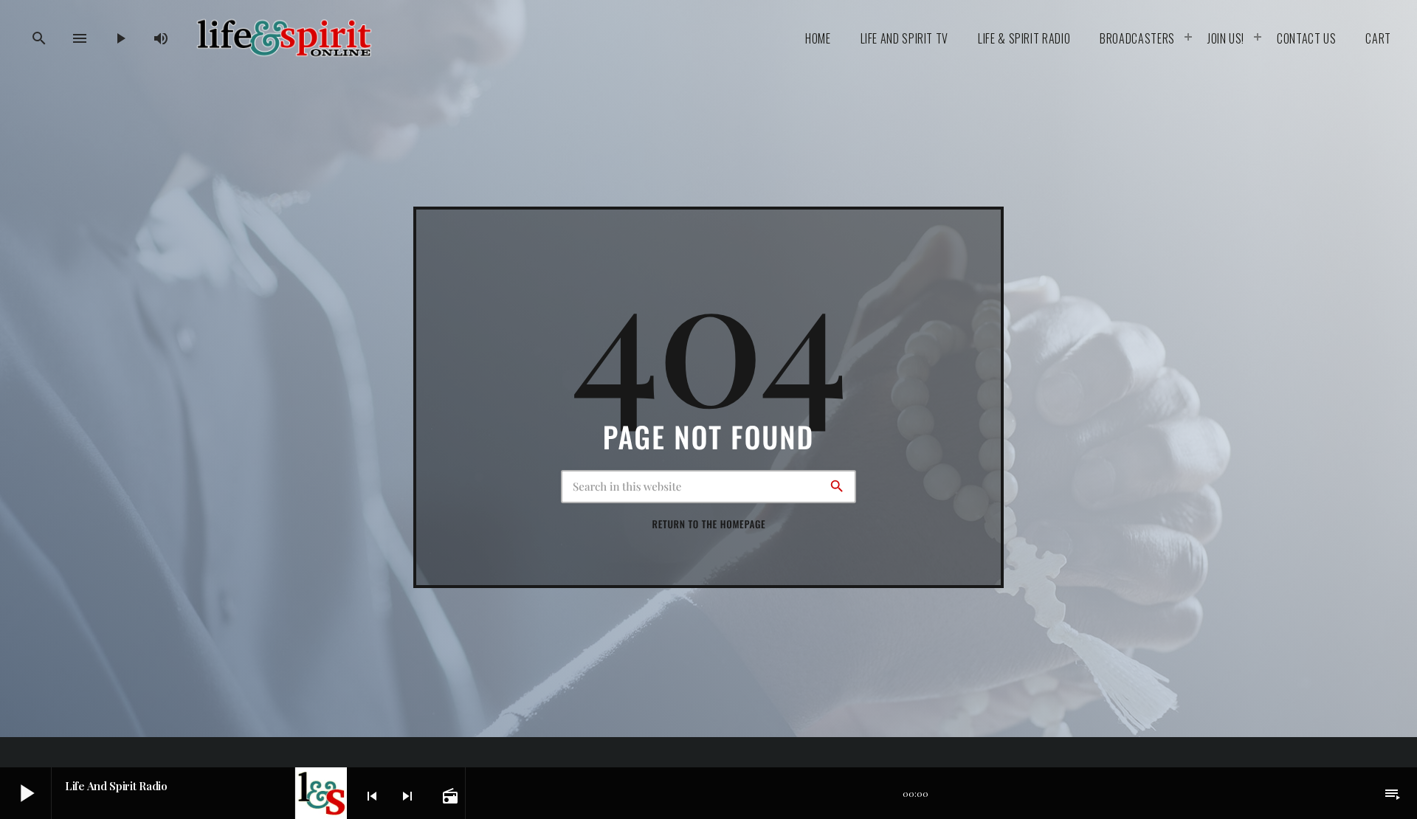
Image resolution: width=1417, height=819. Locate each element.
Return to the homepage (709, 523)
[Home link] (283, 38)
